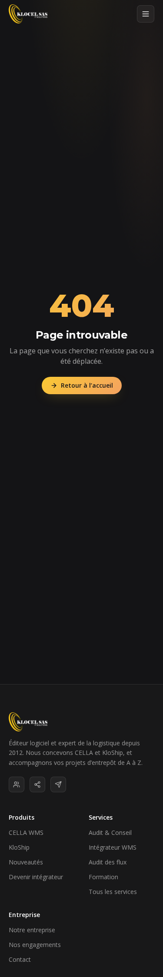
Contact (20, 959)
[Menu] (145, 14)
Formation (103, 877)
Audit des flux (107, 862)
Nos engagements (35, 944)
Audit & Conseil (110, 832)
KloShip (19, 847)
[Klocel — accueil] (28, 13)
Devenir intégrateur (36, 877)
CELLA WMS (26, 832)
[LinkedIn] (16, 784)
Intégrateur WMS (112, 847)
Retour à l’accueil (87, 385)
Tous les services (113, 891)
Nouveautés (26, 862)
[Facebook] (37, 784)
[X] (58, 784)
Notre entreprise (32, 930)
